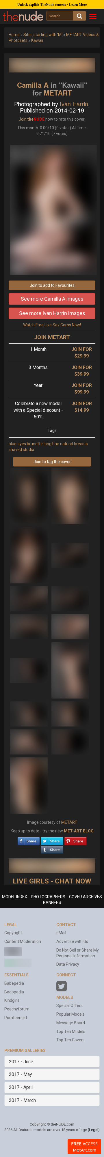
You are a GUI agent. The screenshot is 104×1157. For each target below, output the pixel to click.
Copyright (13, 933)
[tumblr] (52, 848)
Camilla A (33, 85)
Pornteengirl (15, 1017)
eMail (61, 933)
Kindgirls (12, 1000)
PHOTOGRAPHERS (48, 896)
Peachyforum (16, 1009)
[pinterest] (75, 839)
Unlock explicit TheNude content (41, 5)
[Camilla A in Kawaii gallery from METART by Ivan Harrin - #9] (29, 670)
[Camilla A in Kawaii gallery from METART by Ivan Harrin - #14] (70, 741)
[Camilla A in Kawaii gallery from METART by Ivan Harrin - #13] (29, 741)
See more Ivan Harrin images (52, 313)
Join (23, 119)
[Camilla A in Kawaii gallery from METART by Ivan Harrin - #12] (70, 713)
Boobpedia (14, 992)
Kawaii (37, 40)
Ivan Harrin (74, 104)
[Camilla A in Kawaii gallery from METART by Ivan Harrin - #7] (29, 626)
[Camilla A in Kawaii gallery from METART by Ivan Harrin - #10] (70, 670)
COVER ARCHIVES (85, 896)
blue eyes (17, 443)
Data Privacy (67, 964)
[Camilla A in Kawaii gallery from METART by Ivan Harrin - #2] (70, 495)
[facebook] (28, 839)
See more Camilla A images (52, 299)
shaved (15, 449)
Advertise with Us (72, 941)
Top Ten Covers (70, 1040)
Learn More (78, 5)
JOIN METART (52, 337)
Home (14, 34)
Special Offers (69, 1005)
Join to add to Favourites (52, 285)
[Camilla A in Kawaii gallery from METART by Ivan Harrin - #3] (29, 555)
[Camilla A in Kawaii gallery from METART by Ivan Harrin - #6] (70, 598)
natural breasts (74, 443)
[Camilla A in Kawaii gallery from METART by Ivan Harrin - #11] (29, 713)
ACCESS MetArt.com (84, 1147)
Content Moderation (22, 941)
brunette (35, 443)
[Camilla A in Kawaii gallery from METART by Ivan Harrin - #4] (70, 555)
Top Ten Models (70, 1031)
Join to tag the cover (52, 461)
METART (58, 93)
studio (28, 449)
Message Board (70, 1023)
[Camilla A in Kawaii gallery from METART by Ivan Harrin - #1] (29, 495)
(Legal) (94, 1130)
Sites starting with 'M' (42, 34)
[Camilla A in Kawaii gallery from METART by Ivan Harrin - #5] (29, 598)
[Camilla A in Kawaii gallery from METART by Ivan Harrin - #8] (70, 626)
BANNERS (52, 902)
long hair (51, 443)
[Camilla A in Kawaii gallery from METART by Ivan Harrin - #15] (29, 785)
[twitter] (52, 839)
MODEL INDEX (14, 896)
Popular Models (70, 1014)
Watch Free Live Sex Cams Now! (52, 325)
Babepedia (14, 983)
